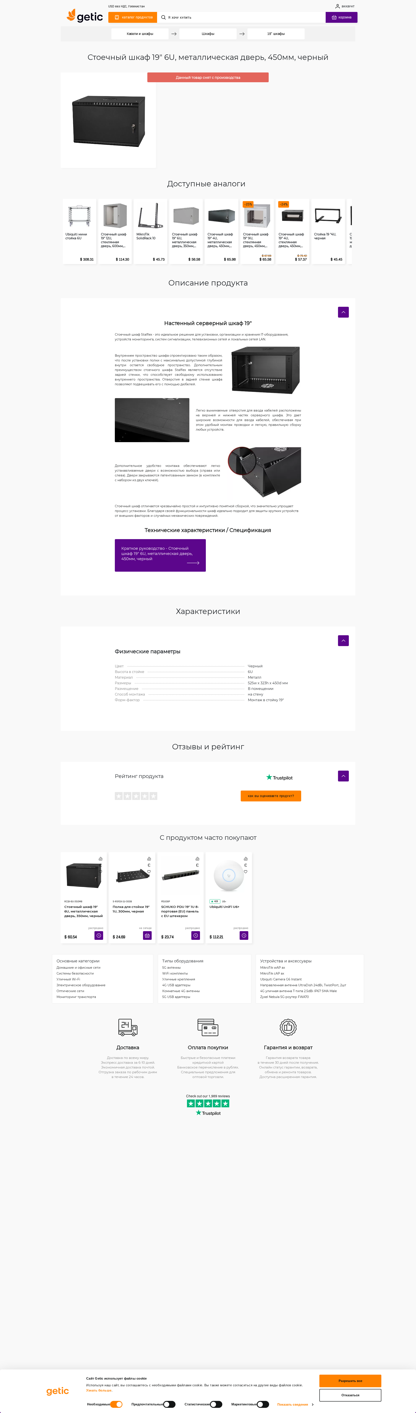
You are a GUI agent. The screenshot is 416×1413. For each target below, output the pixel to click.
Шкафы (208, 34)
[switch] (169, 1404)
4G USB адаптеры (176, 978)
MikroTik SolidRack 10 (145, 236)
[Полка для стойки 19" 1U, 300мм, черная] (132, 870)
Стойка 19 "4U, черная (325, 236)
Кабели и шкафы (140, 34)
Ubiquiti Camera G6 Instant (281, 973)
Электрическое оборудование (81, 978)
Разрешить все (350, 1381)
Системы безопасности (75, 967)
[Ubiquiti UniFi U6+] (229, 870)
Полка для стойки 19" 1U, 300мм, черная (129, 896)
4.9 (214, 889)
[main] (86, 16)
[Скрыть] (343, 312)
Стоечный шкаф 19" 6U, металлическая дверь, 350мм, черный (82, 899)
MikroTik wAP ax (272, 961)
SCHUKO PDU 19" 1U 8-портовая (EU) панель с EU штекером (180, 899)
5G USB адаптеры (176, 990)
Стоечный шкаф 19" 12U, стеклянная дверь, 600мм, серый (113, 240)
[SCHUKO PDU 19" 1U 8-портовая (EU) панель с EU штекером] (181, 870)
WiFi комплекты (175, 967)
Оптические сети (70, 984)
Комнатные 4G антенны (181, 984)
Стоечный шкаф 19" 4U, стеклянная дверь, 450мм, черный (291, 240)
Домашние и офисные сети (79, 961)
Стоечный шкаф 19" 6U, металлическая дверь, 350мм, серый (184, 240)
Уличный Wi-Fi (68, 973)
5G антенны (171, 961)
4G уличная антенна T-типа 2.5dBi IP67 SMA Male (298, 984)
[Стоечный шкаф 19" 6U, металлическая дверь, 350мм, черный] (84, 870)
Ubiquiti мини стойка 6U (76, 236)
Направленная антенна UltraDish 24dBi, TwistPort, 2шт (303, 978)
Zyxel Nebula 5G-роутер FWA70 (284, 990)
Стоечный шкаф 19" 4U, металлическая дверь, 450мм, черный (220, 240)
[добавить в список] (100, 871)
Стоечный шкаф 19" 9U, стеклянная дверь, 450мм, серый (255, 240)
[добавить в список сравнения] (100, 858)
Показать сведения (292, 1404)
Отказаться (350, 1395)
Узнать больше (99, 1390)
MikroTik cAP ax (272, 967)
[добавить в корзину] (149, 930)
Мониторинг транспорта (76, 990)
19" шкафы (276, 34)
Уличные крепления (178, 973)
